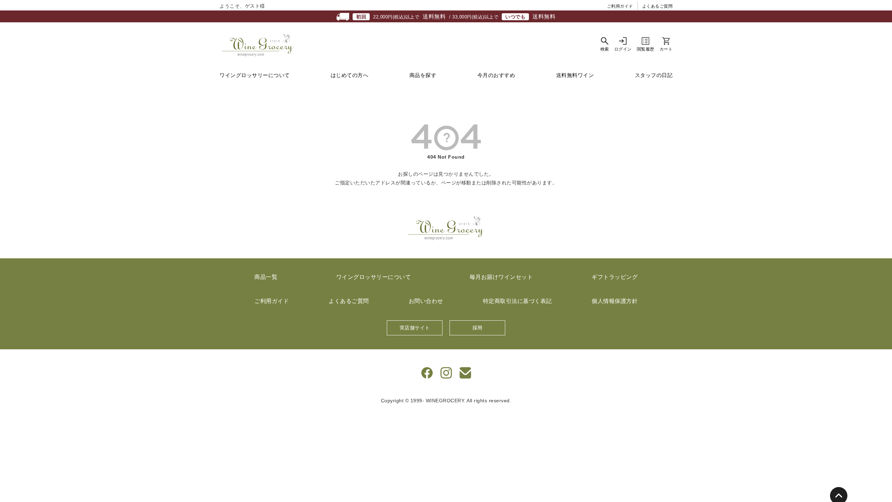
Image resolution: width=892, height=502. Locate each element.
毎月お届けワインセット (501, 277)
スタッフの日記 (654, 75)
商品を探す (423, 75)
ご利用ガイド (620, 6)
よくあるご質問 (657, 6)
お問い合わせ (426, 301)
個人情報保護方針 (615, 301)
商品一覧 (265, 277)
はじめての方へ (350, 75)
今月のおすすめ (496, 75)
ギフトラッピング (615, 277)
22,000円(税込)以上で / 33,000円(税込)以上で (455, 17)
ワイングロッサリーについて (255, 75)
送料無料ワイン (575, 75)
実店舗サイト (415, 327)
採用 (477, 327)
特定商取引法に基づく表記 (517, 301)
